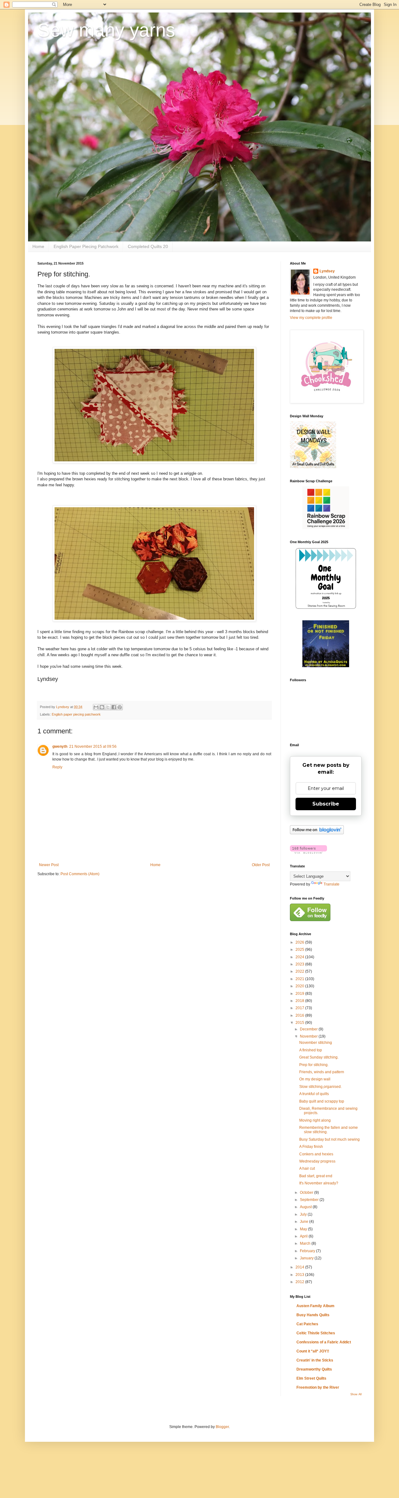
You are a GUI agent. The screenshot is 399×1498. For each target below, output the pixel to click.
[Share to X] (108, 707)
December (309, 1029)
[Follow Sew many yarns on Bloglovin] (317, 833)
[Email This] (96, 707)
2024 (300, 957)
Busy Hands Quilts (312, 1315)
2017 (300, 1008)
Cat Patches (307, 1324)
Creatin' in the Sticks (314, 1360)
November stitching (315, 1042)
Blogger (222, 1427)
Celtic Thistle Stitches (315, 1333)
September (310, 1200)
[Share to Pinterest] (120, 707)
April (304, 1236)
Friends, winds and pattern (321, 1072)
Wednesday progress (317, 1161)
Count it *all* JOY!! (312, 1351)
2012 (300, 1282)
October (307, 1192)
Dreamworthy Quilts (314, 1369)
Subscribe (325, 804)
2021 (300, 979)
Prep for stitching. (314, 1065)
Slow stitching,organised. (320, 1086)
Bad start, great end (315, 1176)
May (304, 1229)
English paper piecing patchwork (76, 714)
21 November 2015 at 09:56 (93, 746)
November (309, 1036)
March (305, 1243)
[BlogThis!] (102, 707)
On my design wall (314, 1079)
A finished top (310, 1050)
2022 (300, 971)
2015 (300, 1022)
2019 (300, 993)
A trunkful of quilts (314, 1094)
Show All (356, 1394)
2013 (300, 1274)
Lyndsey (327, 271)
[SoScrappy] (325, 528)
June (304, 1221)
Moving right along (315, 1120)
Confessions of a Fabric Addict (323, 1342)
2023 (300, 964)
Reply (57, 767)
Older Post (261, 865)
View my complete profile (311, 317)
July (304, 1214)
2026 (300, 942)
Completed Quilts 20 (148, 246)
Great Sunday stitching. (319, 1057)
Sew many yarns (106, 30)
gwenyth (59, 746)
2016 (300, 1015)
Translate (331, 884)
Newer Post (49, 865)
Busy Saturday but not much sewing (329, 1139)
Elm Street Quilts (311, 1378)
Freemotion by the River (317, 1387)
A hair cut (307, 1168)
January (307, 1258)
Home (38, 246)
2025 (300, 949)
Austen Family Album (315, 1306)
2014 (300, 1267)
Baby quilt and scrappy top (321, 1101)
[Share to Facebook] (114, 707)
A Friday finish (311, 1146)
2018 (300, 1001)
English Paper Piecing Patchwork (86, 246)
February (308, 1251)
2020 (300, 986)
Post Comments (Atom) (79, 874)
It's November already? (318, 1183)
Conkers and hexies (316, 1154)
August (306, 1207)
